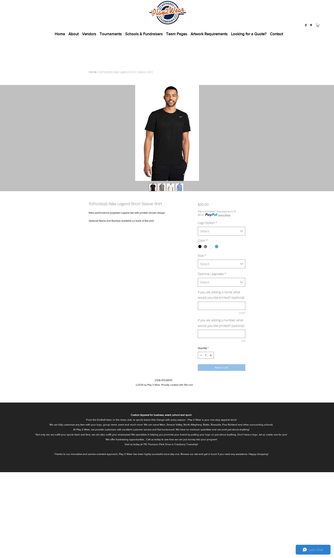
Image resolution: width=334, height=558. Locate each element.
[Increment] (211, 355)
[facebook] (306, 25)
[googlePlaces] (311, 25)
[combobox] (221, 231)
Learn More (224, 214)
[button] (318, 25)
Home (92, 72)
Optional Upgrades (212, 274)
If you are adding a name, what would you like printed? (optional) (221, 294)
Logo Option (207, 223)
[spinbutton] (206, 355)
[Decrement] (200, 355)
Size (202, 255)
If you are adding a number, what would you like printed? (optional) (221, 322)
